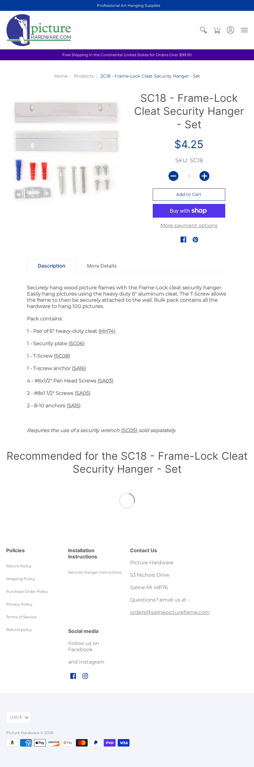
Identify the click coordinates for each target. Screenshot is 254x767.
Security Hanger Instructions (95, 572)
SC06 (76, 343)
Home (61, 76)
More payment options (188, 225)
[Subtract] (173, 176)
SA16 (79, 368)
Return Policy (19, 566)
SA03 (105, 381)
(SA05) (82, 393)
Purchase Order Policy (27, 591)
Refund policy (19, 629)
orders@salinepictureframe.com (170, 612)
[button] (203, 30)
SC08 (61, 356)
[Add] (204, 176)
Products (84, 76)
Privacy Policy (19, 604)
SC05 (128, 430)
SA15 (73, 405)
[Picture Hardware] (38, 30)
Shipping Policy (20, 578)
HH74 (107, 331)
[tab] (51, 265)
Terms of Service (21, 617)
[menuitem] (203, 30)
